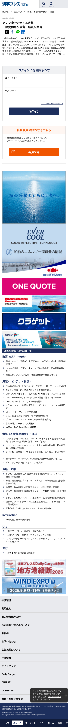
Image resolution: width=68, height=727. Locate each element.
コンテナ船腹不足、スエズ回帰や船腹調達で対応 (28, 390)
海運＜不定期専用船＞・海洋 (19, 433)
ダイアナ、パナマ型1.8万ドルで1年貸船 (24, 462)
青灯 (5, 548)
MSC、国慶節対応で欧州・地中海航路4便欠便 (27, 416)
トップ (6, 723)
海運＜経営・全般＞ (14, 356)
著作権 (5, 633)
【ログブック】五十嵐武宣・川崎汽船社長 (25, 531)
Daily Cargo (8, 674)
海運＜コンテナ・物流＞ (17, 381)
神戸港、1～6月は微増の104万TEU (22, 427)
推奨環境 (6, 600)
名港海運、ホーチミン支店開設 (20, 423)
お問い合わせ (9, 641)
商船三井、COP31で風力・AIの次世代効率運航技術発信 (32, 375)
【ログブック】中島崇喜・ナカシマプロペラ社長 (28, 535)
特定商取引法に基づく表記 (16, 625)
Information (9, 515)
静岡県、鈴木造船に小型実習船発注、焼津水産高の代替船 (32, 487)
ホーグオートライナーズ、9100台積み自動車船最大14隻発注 (34, 459)
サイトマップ (9, 666)
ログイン (34, 111)
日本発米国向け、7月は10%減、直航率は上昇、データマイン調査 (36, 386)
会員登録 (34, 152)
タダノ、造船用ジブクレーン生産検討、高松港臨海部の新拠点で (35, 498)
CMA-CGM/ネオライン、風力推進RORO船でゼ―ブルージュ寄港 (35, 394)
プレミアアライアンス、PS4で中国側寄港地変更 (28, 419)
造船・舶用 (9, 469)
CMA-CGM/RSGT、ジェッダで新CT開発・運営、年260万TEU (34, 397)
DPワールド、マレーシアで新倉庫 (21, 412)
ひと (5, 526)
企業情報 (6, 657)
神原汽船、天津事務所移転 (18, 519)
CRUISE (6, 682)
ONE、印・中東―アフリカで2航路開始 (24, 401)
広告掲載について (11, 649)
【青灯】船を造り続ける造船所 (20, 553)
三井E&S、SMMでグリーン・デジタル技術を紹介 (29, 508)
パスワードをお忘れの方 (52, 103)
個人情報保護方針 (11, 616)
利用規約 (6, 608)
